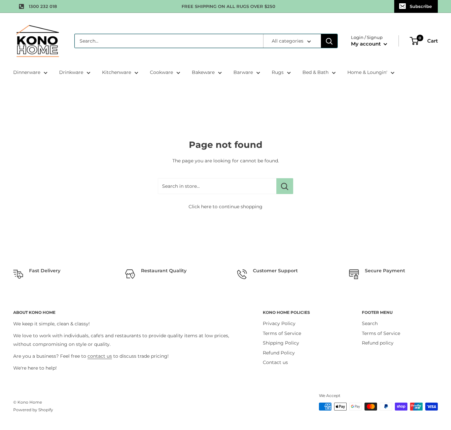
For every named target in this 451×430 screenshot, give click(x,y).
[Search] (329, 41)
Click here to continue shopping (225, 207)
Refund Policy (279, 353)
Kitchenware (116, 72)
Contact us (275, 362)
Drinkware (71, 72)
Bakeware (203, 72)
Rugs (278, 72)
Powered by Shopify (33, 409)
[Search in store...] (284, 186)
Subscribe (421, 6)
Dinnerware (26, 72)
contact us (99, 356)
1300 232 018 (43, 6)
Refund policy (378, 343)
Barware (243, 72)
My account (366, 44)
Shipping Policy (281, 343)
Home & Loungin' (367, 72)
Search (370, 323)
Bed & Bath (315, 72)
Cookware (161, 72)
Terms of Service (282, 333)
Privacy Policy (279, 323)
